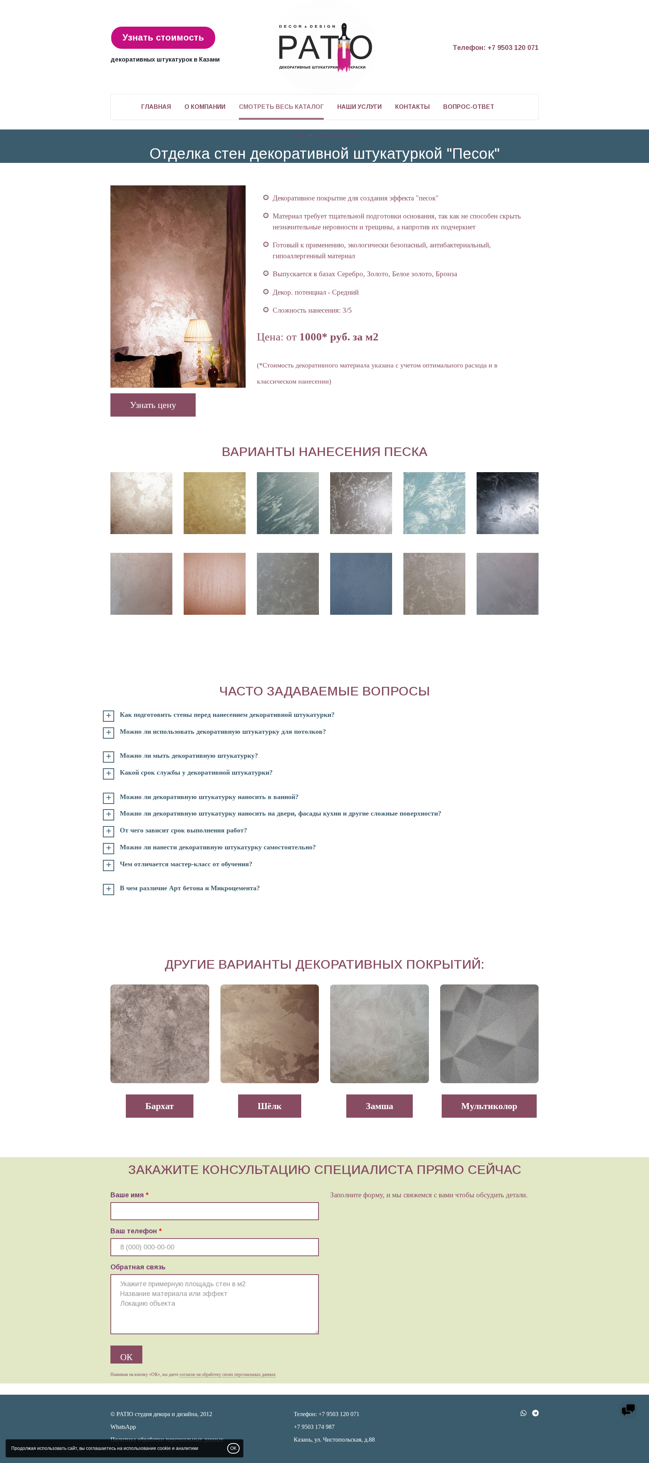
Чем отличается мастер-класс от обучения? (186, 864)
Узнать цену (153, 405)
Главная (156, 107)
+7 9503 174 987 (314, 1427)
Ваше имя (127, 1195)
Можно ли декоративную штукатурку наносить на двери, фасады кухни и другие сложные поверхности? (280, 813)
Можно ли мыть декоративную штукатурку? (189, 755)
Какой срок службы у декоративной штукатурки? (196, 772)
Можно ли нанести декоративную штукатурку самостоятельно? (218, 847)
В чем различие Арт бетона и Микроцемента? (190, 888)
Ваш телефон (133, 1231)
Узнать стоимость (163, 37)
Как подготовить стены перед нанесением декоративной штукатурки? (227, 714)
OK (233, 1448)
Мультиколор (489, 1106)
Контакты (412, 107)
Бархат (159, 1106)
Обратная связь (138, 1267)
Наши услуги (359, 107)
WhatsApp (123, 1427)
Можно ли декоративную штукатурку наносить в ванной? (209, 797)
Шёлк (270, 1106)
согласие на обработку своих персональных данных (228, 1374)
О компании (204, 107)
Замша (379, 1106)
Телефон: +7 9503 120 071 (496, 47)
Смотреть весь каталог (281, 107)
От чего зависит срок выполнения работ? (183, 830)
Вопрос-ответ (468, 107)
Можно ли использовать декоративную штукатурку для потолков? (223, 731)
